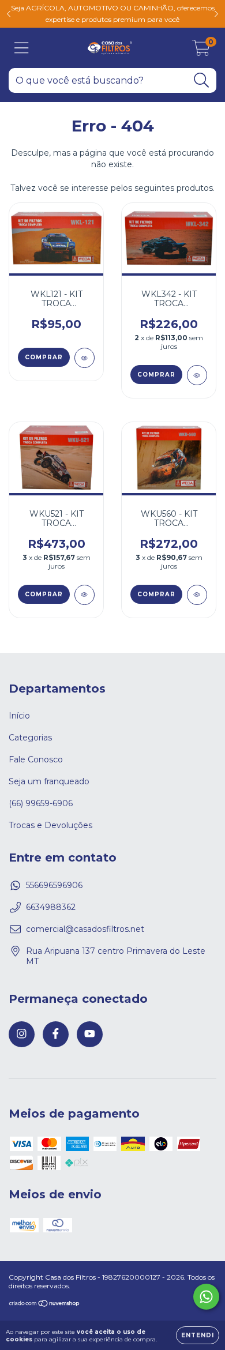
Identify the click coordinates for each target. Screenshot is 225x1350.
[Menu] (22, 48)
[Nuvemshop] (45, 1304)
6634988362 (51, 907)
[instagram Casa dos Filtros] (22, 1034)
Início (19, 715)
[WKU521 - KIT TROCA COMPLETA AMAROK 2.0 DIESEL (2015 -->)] (84, 595)
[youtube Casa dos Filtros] (90, 1034)
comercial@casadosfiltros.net (85, 929)
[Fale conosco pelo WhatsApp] (206, 1297)
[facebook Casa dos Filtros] (56, 1034)
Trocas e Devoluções (50, 825)
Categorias (30, 737)
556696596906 (54, 885)
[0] (201, 51)
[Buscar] (201, 80)
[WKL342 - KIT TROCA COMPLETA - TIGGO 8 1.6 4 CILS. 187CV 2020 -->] (197, 375)
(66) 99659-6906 (41, 803)
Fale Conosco (36, 759)
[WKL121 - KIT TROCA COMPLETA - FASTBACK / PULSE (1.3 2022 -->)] (84, 358)
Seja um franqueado (49, 781)
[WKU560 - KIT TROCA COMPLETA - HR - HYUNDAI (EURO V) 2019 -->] (197, 595)
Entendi (197, 1335)
